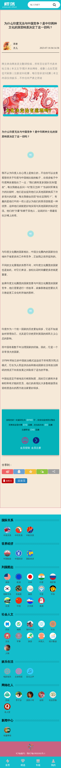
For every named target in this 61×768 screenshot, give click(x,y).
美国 (7, 582)
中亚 (41, 594)
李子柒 (19, 700)
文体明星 (19, 677)
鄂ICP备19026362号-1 (36, 753)
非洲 (7, 606)
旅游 (30, 641)
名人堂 (7, 712)
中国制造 (7, 559)
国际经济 (30, 559)
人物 (7, 653)
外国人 (41, 641)
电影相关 (7, 677)
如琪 (41, 700)
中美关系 (7, 535)
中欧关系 (30, 535)
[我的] (53, 761)
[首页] (7, 761)
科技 (41, 629)
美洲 (41, 606)
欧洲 (19, 582)
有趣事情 (7, 735)
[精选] (23, 761)
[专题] (38, 761)
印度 (41, 582)
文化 (7, 641)
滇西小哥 (30, 700)
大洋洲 (30, 606)
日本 (30, 582)
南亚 (30, 594)
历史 (7, 629)
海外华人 (30, 629)
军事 (19, 641)
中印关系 (19, 535)
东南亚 (19, 594)
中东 (53, 594)
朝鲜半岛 (7, 594)
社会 (53, 629)
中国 (19, 606)
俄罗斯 (53, 582)
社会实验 (53, 700)
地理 (19, 629)
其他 (7, 700)
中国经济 (19, 559)
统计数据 (53, 641)
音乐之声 (30, 677)
